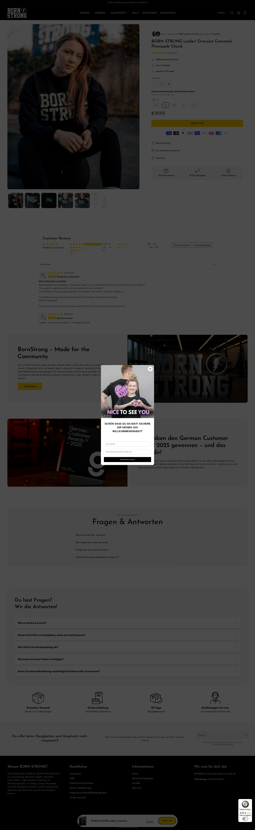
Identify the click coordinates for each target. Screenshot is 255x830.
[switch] (245, 819)
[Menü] (250, 801)
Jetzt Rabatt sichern (127, 459)
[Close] (150, 368)
